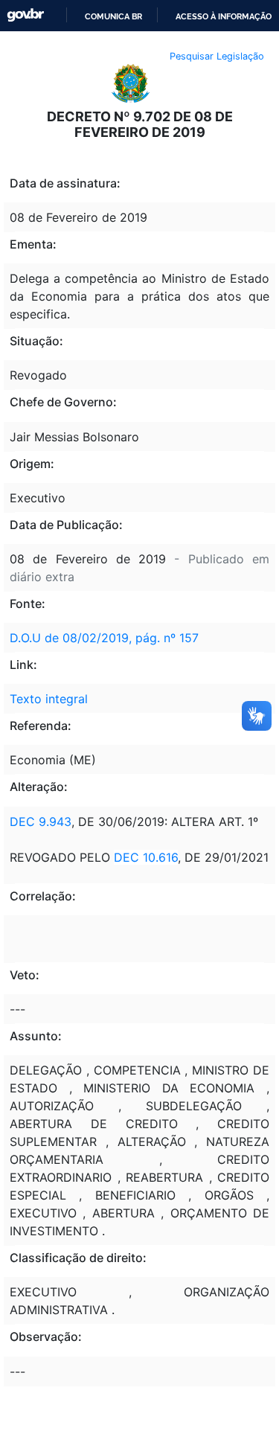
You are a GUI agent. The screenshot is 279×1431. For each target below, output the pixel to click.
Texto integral (49, 698)
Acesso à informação (224, 16)
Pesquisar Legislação (217, 56)
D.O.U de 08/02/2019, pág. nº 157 (104, 637)
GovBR (25, 15)
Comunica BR (113, 16)
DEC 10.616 (146, 857)
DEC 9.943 (40, 821)
